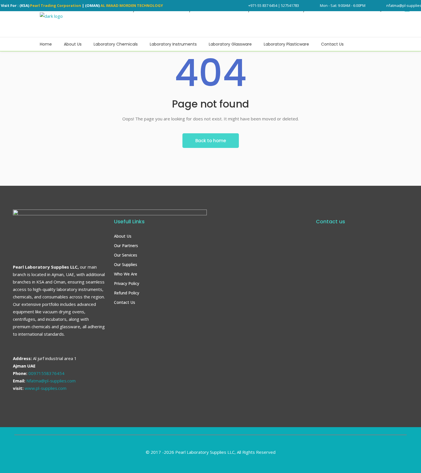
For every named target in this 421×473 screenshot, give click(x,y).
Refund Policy (126, 293)
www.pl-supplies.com (45, 388)
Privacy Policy (126, 283)
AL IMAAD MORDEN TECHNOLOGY (132, 5)
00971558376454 (46, 373)
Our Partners (126, 245)
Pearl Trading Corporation (55, 5)
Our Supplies (125, 264)
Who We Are (125, 274)
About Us (122, 236)
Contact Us (124, 302)
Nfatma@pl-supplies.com (51, 381)
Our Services (125, 255)
